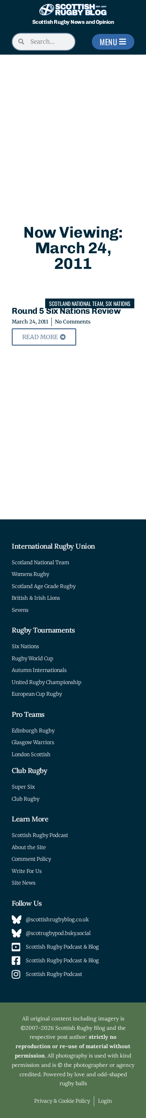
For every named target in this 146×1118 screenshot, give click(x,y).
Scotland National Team (76, 303)
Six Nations (118, 303)
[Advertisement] (73, 132)
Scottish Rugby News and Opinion (73, 22)
